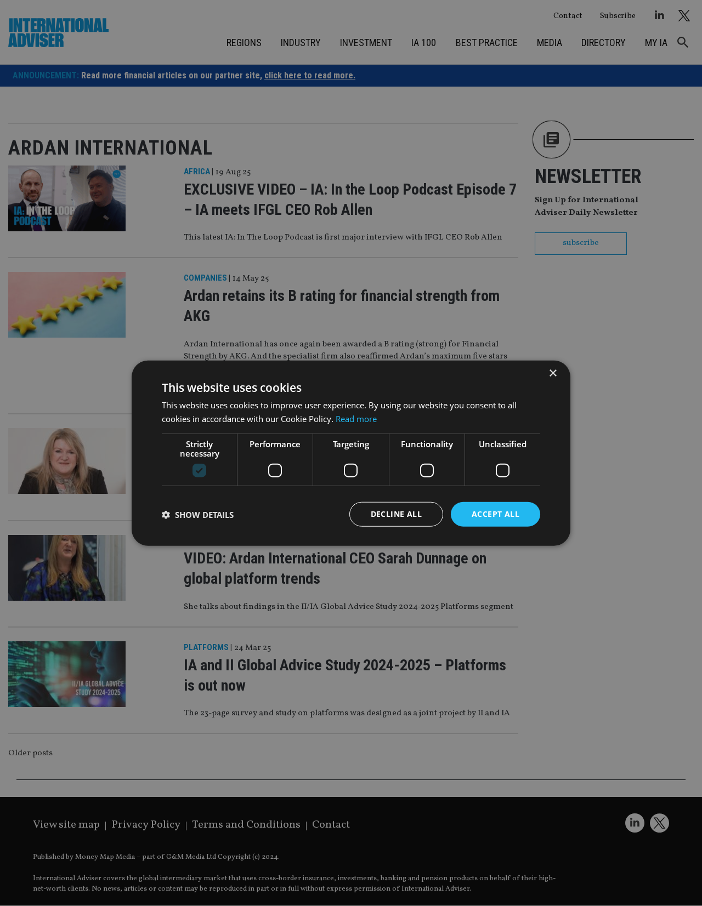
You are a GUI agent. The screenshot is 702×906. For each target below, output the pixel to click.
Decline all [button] (396, 514)
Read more (356, 418)
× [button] (552, 373)
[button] (198, 514)
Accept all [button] (495, 514)
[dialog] (351, 453)
